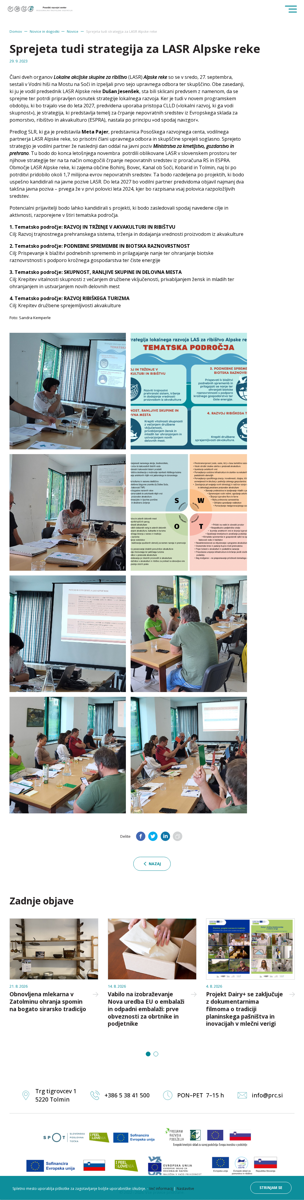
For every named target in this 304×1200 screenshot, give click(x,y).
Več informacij (161, 1188)
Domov (16, 31)
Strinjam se (270, 1187)
